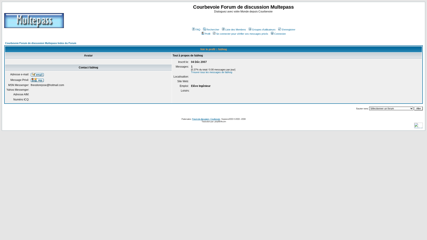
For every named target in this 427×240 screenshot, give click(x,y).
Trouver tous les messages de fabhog (211, 72)
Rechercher (212, 29)
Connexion (280, 33)
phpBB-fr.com (220, 121)
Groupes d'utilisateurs (264, 29)
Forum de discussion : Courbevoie (206, 119)
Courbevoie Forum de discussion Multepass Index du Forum (40, 43)
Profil (207, 33)
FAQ (197, 29)
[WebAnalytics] (418, 127)
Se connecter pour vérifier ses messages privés (242, 33)
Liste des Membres (235, 29)
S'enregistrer (288, 29)
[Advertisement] (244, 19)
